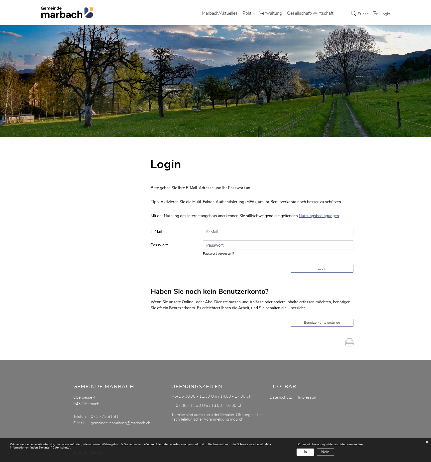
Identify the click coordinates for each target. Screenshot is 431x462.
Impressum (307, 397)
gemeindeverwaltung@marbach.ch (120, 423)
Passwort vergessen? (218, 253)
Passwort (159, 245)
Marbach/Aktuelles (220, 13)
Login (385, 14)
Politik (248, 13)
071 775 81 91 (105, 417)
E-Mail (156, 232)
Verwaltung (270, 13)
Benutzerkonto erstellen (322, 322)
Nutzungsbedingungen (319, 216)
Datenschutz (281, 397)
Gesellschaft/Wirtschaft (310, 13)
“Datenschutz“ (60, 447)
